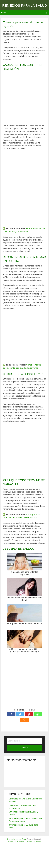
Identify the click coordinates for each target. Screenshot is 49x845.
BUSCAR (24, 748)
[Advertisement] (24, 97)
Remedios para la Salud (24, 5)
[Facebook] (11, 714)
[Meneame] (24, 720)
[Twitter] (20, 714)
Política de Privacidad (15, 842)
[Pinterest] (29, 714)
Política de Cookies (34, 842)
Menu (4, 13)
